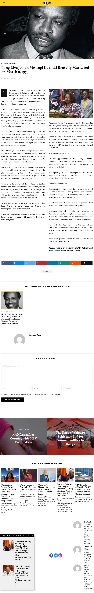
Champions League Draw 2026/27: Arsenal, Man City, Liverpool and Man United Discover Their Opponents (9, 493)
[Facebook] (51, 555)
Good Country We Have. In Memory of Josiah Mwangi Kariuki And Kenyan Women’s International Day (12, 319)
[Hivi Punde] (77, 525)
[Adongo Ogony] (77, 568)
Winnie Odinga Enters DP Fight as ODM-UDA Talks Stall (28, 488)
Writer (53, 250)
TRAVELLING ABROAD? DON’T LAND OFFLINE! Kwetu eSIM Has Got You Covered (83, 489)
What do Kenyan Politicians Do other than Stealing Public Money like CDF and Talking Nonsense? (23, 574)
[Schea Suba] (77, 550)
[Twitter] (56, 555)
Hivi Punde (87, 522)
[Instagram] (60, 555)
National (5, 63)
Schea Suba (88, 546)
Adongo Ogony (35, 335)
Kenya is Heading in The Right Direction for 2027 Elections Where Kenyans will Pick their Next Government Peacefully (23, 550)
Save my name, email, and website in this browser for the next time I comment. (33, 394)
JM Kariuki (47, 271)
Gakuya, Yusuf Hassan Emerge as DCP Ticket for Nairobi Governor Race (46, 489)
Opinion (13, 63)
